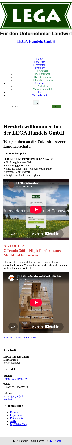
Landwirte (39, 61)
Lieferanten (39, 64)
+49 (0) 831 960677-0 (15, 378)
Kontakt (7, 399)
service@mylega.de (13, 396)
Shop (39, 92)
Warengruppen (43, 73)
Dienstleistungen (43, 77)
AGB (13, 421)
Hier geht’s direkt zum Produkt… (21, 337)
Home (39, 58)
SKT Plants (55, 440)
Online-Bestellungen (43, 80)
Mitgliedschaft (39, 95)
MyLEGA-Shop (18, 424)
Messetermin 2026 (42, 89)
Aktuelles (39, 83)
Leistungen (39, 67)
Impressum (16, 415)
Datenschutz (16, 418)
